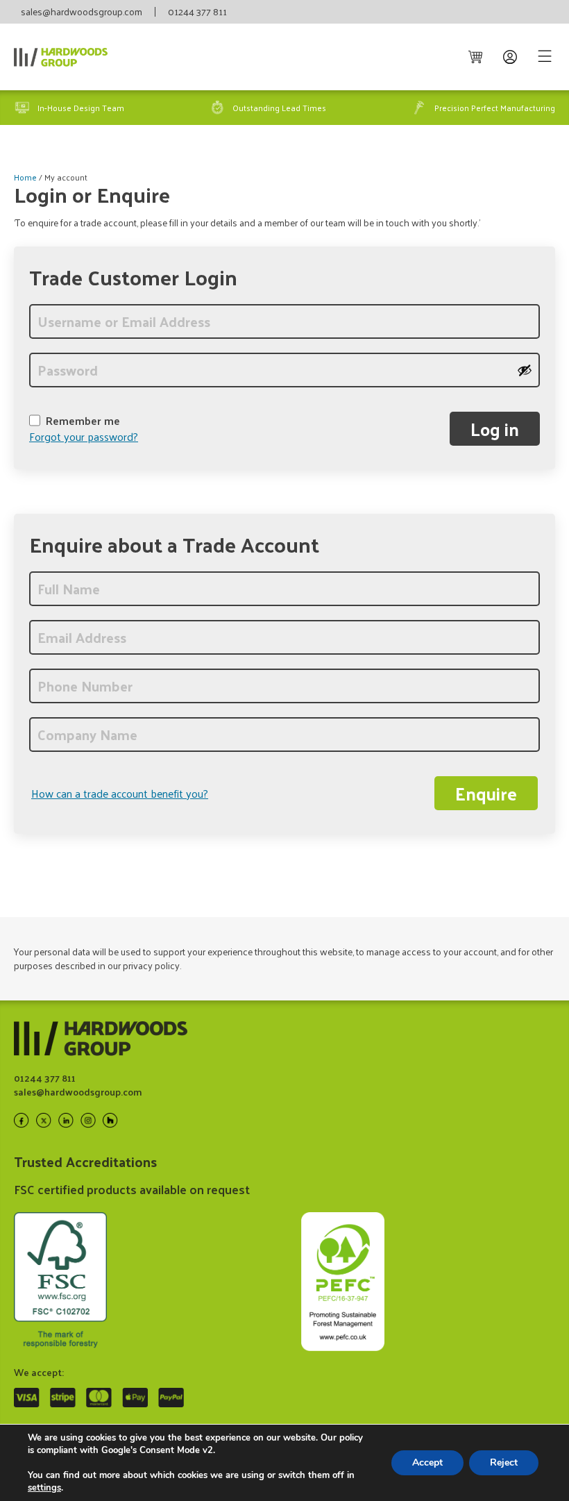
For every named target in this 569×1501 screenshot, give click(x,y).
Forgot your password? (83, 436)
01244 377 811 (197, 11)
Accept (427, 1462)
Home (25, 177)
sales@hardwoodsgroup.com (81, 11)
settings (44, 1488)
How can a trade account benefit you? (119, 794)
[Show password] (524, 370)
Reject (504, 1462)
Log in (494, 428)
